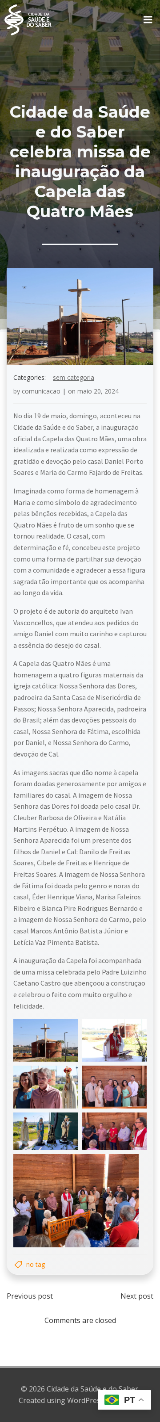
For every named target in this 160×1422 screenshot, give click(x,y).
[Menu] (148, 19)
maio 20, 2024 (98, 391)
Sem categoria (73, 377)
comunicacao (41, 391)
